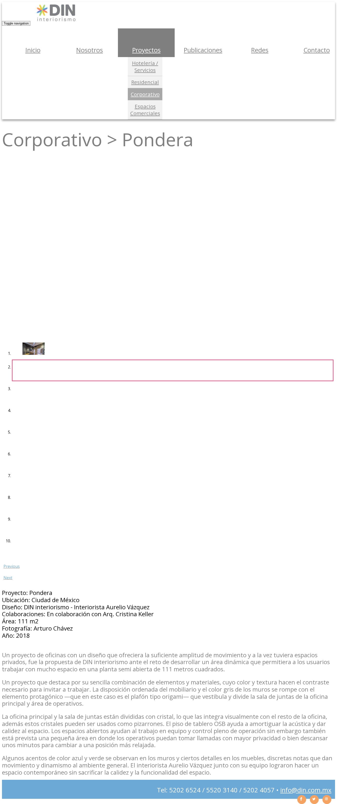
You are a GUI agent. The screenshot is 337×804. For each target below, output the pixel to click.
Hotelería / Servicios (145, 66)
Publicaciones (203, 50)
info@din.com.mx (305, 790)
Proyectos (146, 50)
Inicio (32, 50)
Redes (259, 50)
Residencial (145, 82)
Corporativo (145, 94)
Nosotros (89, 50)
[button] (168, 565)
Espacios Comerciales (145, 110)
